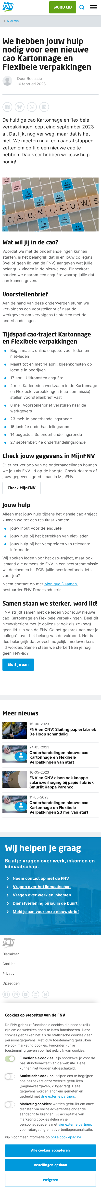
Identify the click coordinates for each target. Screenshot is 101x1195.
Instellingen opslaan (50, 1165)
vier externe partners (75, 1124)
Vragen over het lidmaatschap (42, 886)
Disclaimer (10, 954)
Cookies (8, 964)
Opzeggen (11, 983)
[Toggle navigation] (93, 7)
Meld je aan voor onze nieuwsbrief (46, 911)
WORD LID (62, 7)
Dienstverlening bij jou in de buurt (45, 903)
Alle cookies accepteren (50, 1150)
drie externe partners (58, 1096)
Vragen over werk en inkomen (42, 894)
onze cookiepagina (66, 1137)
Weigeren (50, 1180)
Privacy (8, 973)
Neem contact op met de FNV (41, 878)
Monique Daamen (60, 583)
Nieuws (13, 21)
